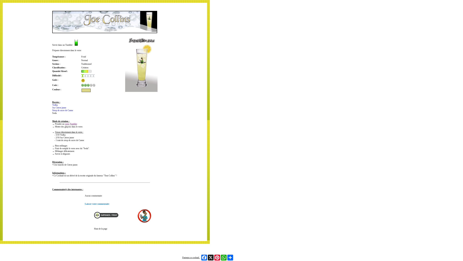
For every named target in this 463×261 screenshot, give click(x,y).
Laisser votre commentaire (97, 204)
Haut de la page (100, 228)
